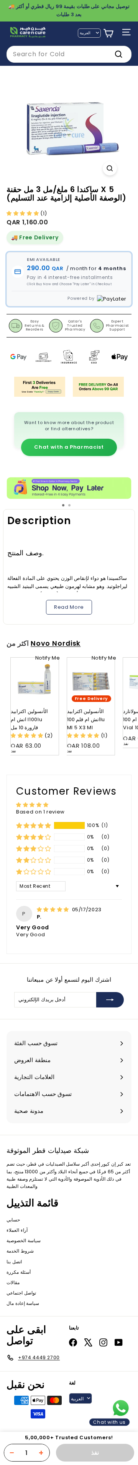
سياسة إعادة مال (23, 1303)
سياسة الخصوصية (24, 1240)
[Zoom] (110, 168)
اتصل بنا (14, 1261)
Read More (69, 607)
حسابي (13, 1219)
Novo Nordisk (56, 643)
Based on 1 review (40, 811)
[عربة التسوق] (108, 33)
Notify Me (47, 658)
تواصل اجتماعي (21, 1293)
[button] (23, 213)
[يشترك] (110, 999)
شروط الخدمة (20, 1251)
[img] (54, 909)
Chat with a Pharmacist (69, 447)
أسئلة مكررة (19, 1272)
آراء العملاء (17, 1230)
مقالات (13, 1282)
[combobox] (69, 54)
